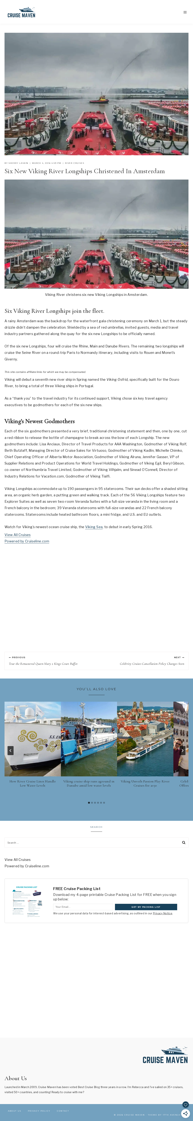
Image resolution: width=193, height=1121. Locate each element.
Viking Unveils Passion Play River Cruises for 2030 (145, 783)
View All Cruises (18, 535)
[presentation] (33, 739)
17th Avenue (172, 1115)
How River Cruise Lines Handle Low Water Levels (33, 783)
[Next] (182, 750)
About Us (14, 1111)
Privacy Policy (39, 1111)
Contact (63, 1111)
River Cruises (74, 163)
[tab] (89, 803)
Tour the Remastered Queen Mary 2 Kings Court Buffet (43, 661)
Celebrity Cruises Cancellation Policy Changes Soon (152, 661)
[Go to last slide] (11, 750)
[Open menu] (185, 12)
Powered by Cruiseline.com (27, 541)
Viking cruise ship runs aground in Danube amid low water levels (89, 783)
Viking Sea (94, 527)
